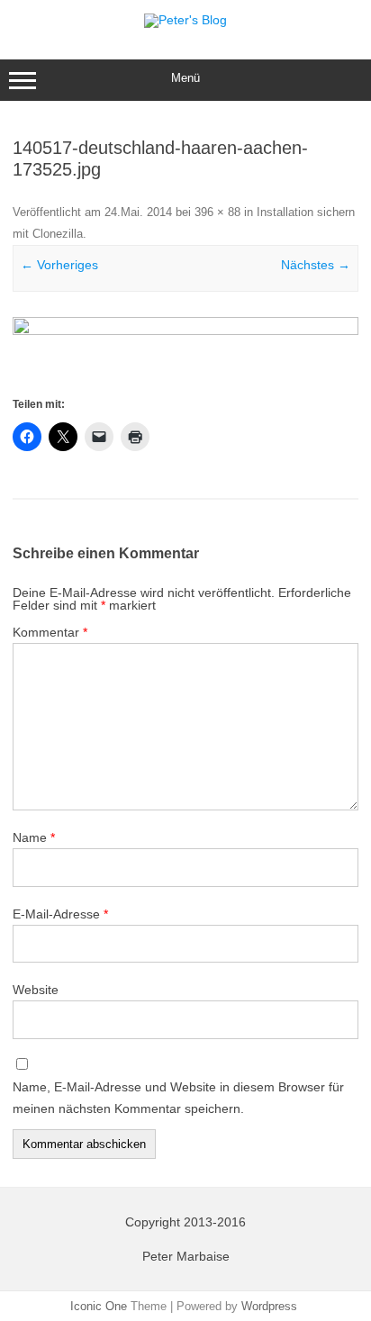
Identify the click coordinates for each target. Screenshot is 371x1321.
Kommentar (50, 632)
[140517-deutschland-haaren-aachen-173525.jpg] (185, 355)
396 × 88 (217, 212)
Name (34, 837)
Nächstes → (315, 265)
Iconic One (98, 1306)
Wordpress (269, 1306)
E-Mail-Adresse (60, 914)
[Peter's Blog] (185, 20)
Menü (185, 78)
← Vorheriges (59, 265)
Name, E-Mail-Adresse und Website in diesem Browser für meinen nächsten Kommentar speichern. (178, 1098)
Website (36, 989)
